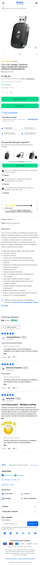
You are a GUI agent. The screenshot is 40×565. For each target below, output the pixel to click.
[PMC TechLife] (20, 3)
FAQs (11, 484)
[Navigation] (3, 3)
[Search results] (3, 8)
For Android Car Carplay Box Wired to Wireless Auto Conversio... (18, 180)
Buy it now (20, 106)
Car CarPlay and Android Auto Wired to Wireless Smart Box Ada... (19, 189)
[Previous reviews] (3, 208)
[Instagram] (23, 533)
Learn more (30, 79)
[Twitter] (5, 533)
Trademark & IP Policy (11, 558)
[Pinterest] (17, 533)
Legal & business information (26, 558)
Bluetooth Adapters (13, 223)
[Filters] (3, 327)
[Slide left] (3, 55)
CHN (9, 85)
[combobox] (20, 8)
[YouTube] (35, 533)
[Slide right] (37, 55)
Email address (6, 520)
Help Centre (5, 484)
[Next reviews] (37, 208)
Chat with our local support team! (25, 302)
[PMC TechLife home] (3, 465)
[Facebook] (11, 533)
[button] (6, 61)
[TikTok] (29, 533)
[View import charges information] (21, 81)
